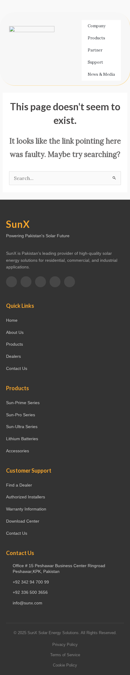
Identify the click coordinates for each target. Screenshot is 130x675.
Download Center (22, 521)
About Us (15, 332)
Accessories (17, 450)
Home (12, 320)
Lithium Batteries (22, 438)
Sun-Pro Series (20, 414)
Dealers (13, 356)
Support (95, 62)
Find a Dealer (19, 485)
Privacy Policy (65, 644)
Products (96, 38)
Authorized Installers (25, 496)
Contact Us (16, 368)
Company (97, 25)
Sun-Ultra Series (21, 426)
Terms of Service (65, 655)
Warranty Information (26, 509)
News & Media (101, 74)
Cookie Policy (65, 665)
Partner (95, 50)
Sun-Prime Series (23, 402)
